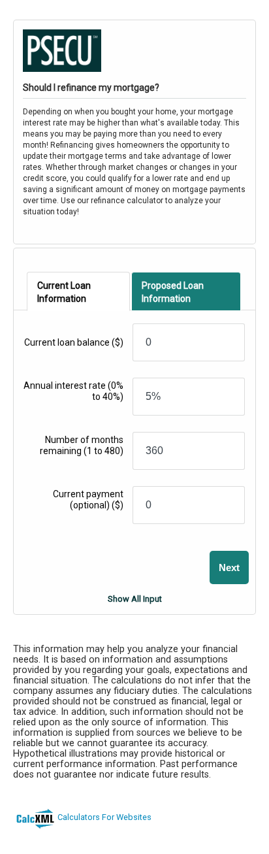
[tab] (78, 291)
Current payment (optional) (88, 499)
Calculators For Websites (104, 817)
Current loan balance (73, 342)
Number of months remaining (81, 445)
